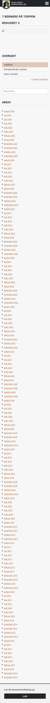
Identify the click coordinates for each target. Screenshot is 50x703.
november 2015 (10, 628)
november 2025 (10, 147)
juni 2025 (8, 168)
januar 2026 (9, 139)
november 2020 (10, 388)
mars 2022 (8, 327)
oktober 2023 (9, 249)
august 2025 (9, 160)
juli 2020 (7, 404)
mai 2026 (8, 123)
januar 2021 (9, 380)
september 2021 (11, 347)
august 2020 (9, 400)
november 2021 (10, 339)
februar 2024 (9, 233)
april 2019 (8, 465)
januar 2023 (9, 286)
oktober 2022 (9, 298)
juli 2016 (7, 595)
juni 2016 (8, 600)
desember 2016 (10, 575)
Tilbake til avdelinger (40, 79)
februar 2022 (9, 331)
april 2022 (8, 323)
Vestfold (8, 64)
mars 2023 (8, 278)
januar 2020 (9, 428)
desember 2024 (10, 192)
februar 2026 (9, 135)
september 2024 (11, 205)
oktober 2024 (9, 201)
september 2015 (11, 636)
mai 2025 (8, 172)
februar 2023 (9, 282)
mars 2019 (8, 469)
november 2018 (10, 486)
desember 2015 (10, 624)
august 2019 (9, 449)
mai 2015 (8, 653)
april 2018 (8, 510)
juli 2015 (7, 644)
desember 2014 (10, 673)
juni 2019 (8, 457)
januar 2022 (9, 335)
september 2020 (11, 396)
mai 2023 (8, 270)
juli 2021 (7, 355)
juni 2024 (8, 217)
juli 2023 (7, 262)
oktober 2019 (9, 441)
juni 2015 (8, 649)
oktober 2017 (9, 534)
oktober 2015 (9, 632)
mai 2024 (8, 221)
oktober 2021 (9, 343)
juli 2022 (7, 310)
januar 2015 (9, 669)
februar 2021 (9, 376)
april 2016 (8, 608)
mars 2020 (8, 420)
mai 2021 (8, 363)
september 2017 (11, 539)
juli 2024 (7, 213)
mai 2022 (8, 319)
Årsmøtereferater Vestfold (15, 69)
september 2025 (11, 156)
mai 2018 (8, 506)
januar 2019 (9, 477)
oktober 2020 (9, 392)
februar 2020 (9, 424)
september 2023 (11, 253)
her (33, 690)
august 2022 (9, 306)
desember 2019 (10, 433)
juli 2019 (7, 453)
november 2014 (10, 677)
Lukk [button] (25, 696)
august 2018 (9, 498)
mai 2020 (8, 412)
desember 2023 (10, 241)
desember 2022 (10, 290)
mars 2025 (8, 180)
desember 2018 (10, 482)
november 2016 (10, 579)
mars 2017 (8, 563)
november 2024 (10, 196)
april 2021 (8, 368)
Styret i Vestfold (10, 74)
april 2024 (8, 225)
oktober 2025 (9, 152)
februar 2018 (9, 518)
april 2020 (8, 416)
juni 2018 (8, 502)
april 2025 (8, 176)
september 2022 (11, 302)
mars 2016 (8, 612)
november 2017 (10, 530)
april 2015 (8, 657)
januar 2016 (9, 620)
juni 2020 (8, 408)
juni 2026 (8, 119)
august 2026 (9, 111)
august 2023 (9, 257)
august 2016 (9, 591)
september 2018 (11, 494)
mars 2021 (8, 372)
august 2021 (9, 351)
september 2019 (11, 445)
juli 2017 (7, 547)
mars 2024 (8, 229)
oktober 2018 (9, 490)
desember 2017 (10, 526)
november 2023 (10, 245)
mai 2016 (8, 604)
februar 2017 (9, 567)
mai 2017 (8, 555)
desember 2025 (10, 143)
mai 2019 (8, 461)
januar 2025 (9, 188)
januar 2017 (9, 571)
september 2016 (11, 587)
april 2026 (8, 127)
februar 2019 (9, 473)
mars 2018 (8, 514)
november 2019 (10, 437)
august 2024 (9, 209)
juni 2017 (8, 551)
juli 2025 (7, 164)
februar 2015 (9, 665)
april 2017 (8, 559)
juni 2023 (8, 266)
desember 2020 (10, 384)
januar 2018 (9, 522)
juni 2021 (8, 359)
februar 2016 (9, 616)
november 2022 (10, 294)
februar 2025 (9, 184)
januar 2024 (9, 237)
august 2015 (9, 640)
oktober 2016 (9, 583)
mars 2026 (8, 131)
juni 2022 (8, 315)
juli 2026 (7, 115)
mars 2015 (8, 661)
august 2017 (9, 543)
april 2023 (8, 274)
